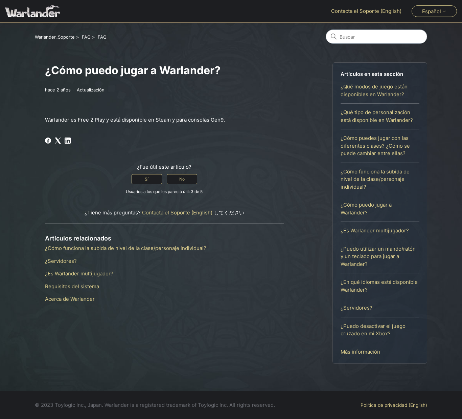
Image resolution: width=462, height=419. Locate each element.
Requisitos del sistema (72, 286)
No (182, 179)
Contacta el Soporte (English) (366, 11)
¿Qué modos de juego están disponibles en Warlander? (374, 90)
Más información (360, 352)
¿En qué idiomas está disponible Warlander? (379, 286)
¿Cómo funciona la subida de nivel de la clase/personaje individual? (375, 179)
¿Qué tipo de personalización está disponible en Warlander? (377, 116)
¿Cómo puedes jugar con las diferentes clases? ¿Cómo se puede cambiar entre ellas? (375, 145)
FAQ (86, 37)
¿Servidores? (356, 308)
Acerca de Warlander (70, 299)
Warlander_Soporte (55, 37)
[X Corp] (58, 141)
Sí (146, 179)
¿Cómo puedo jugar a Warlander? (366, 209)
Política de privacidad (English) (394, 405)
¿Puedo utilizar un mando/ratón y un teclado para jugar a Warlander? (378, 256)
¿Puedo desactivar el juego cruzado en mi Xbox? (373, 330)
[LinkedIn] (68, 141)
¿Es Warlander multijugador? (375, 230)
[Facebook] (48, 141)
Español (432, 11)
